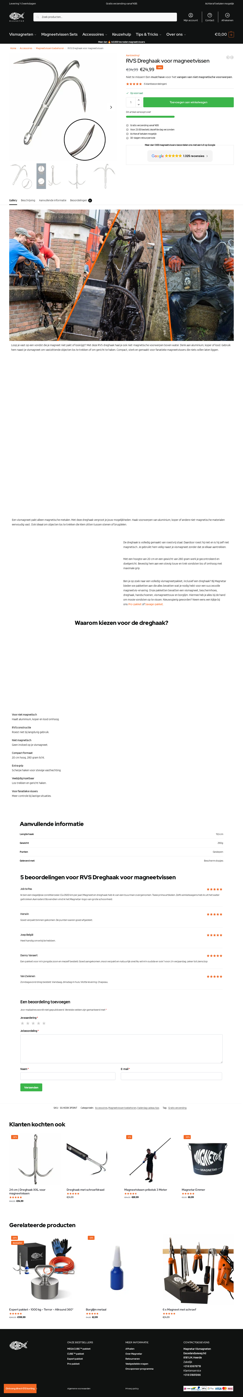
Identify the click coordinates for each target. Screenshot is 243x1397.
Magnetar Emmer (193, 1190)
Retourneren (132, 1358)
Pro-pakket (135, 604)
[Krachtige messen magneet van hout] (232, 57)
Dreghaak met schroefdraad (85, 1190)
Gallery (13, 200)
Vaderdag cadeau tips (148, 1107)
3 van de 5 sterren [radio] (33, 1023)
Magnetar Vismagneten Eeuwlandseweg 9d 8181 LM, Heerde (197, 1353)
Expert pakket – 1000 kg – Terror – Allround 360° (41, 1309)
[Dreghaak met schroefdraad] (93, 1159)
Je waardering (29, 1017)
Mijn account (191, 20)
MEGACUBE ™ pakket (78, 1348)
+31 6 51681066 (192, 1375)
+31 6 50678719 (192, 1366)
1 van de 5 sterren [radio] (22, 1023)
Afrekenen (227, 20)
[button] (224, 34)
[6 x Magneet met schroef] (198, 1269)
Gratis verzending (177, 1107)
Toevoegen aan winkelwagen (188, 102)
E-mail (125, 1069)
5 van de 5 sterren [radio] (44, 1023)
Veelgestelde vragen (136, 1363)
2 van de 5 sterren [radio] (28, 1023)
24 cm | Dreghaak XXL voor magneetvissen (27, 1192)
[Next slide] (111, 107)
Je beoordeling (29, 1031)
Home (13, 48)
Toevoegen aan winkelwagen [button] (35, 1209)
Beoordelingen (80, 200)
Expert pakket (75, 1358)
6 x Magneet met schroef (179, 1309)
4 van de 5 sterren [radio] (38, 1023)
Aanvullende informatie (52, 200)
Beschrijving (28, 200)
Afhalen (129, 1348)
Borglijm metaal (96, 1309)
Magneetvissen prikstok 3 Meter (145, 1190)
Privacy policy (132, 1388)
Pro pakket (73, 1363)
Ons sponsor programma (139, 1368)
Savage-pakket (154, 604)
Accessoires (26, 48)
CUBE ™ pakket (75, 1353)
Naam (24, 1069)
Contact (209, 20)
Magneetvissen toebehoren (50, 48)
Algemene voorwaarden (78, 1388)
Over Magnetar (133, 1353)
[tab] (14, 200)
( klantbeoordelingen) (155, 84)
